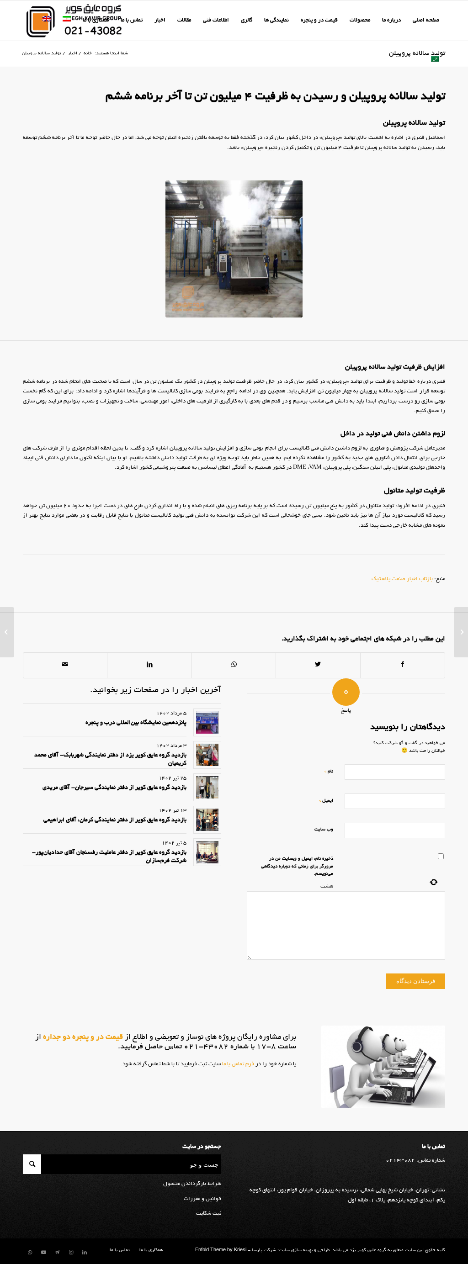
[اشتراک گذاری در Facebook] (403, 665)
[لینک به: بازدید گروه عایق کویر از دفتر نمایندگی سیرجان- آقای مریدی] (207, 787)
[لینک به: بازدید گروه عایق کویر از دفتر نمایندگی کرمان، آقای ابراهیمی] (207, 820)
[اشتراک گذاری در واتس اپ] (234, 665)
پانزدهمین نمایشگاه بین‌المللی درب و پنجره (135, 723)
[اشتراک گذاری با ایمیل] (65, 665)
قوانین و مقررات (202, 1199)
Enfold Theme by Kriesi (220, 1250)
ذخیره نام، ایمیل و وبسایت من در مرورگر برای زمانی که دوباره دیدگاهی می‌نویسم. (297, 867)
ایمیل (326, 801)
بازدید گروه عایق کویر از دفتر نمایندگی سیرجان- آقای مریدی (114, 788)
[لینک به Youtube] (43, 1252)
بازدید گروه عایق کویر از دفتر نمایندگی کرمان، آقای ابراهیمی (114, 820)
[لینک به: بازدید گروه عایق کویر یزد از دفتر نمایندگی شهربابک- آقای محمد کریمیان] (207, 755)
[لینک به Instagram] (71, 1252)
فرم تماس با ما (237, 1064)
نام (328, 771)
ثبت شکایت (208, 1213)
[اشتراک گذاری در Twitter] (318, 665)
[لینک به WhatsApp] (30, 1252)
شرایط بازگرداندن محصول (192, 1184)
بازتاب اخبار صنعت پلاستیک (402, 579)
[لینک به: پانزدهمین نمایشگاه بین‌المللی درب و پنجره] (207, 722)
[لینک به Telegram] (57, 1252)
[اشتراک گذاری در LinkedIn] (149, 665)
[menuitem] (426, 20)
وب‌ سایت (323, 829)
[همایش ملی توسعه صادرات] (461, 632)
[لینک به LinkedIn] (84, 1252)
